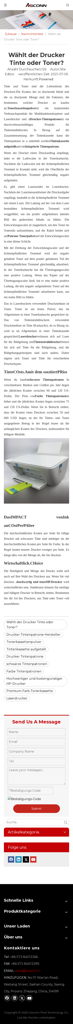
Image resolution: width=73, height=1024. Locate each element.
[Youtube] (33, 859)
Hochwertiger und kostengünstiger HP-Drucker (34, 681)
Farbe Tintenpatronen (23, 671)
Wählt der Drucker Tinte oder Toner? (29, 624)
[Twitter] (26, 859)
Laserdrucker (16, 698)
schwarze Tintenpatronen (26, 664)
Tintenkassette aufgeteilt (26, 649)
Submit (36, 808)
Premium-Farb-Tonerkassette (29, 691)
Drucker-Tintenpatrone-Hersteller (33, 634)
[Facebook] (11, 859)
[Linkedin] (18, 859)
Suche (65, 822)
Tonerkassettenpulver (23, 642)
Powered (46, 79)
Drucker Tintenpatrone (24, 656)
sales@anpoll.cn (27, 971)
